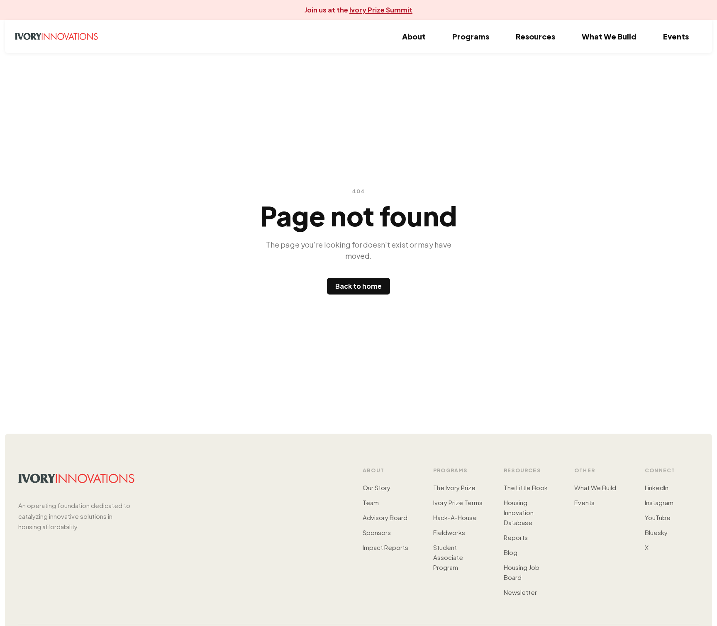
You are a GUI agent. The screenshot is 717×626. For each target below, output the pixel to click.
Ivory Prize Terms (458, 502)
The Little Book (526, 487)
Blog (510, 552)
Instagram (659, 502)
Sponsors (377, 532)
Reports (516, 537)
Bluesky (656, 532)
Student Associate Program (448, 557)
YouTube (658, 517)
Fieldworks (449, 532)
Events (676, 36)
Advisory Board (385, 517)
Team (371, 502)
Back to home (358, 286)
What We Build (609, 36)
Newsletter (520, 592)
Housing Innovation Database (519, 512)
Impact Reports (385, 547)
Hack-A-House (455, 517)
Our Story (376, 487)
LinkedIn (656, 487)
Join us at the (358, 9)
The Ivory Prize (454, 487)
